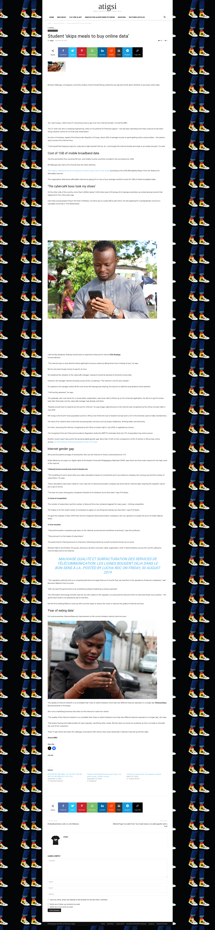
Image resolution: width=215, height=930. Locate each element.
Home (51, 17)
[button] (164, 17)
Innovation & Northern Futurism (100, 17)
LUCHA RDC (111, 568)
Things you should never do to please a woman (144, 774)
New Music (61, 17)
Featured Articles (137, 17)
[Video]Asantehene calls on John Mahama (63, 824)
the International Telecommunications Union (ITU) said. (76, 442)
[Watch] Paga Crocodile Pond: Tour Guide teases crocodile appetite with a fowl (140, 825)
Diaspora (122, 17)
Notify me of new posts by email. (61, 907)
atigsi (52, 40)
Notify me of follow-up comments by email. (65, 904)
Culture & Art (75, 17)
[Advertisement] (107, 77)
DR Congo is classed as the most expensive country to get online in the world (78, 171)
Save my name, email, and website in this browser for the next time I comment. (79, 900)
